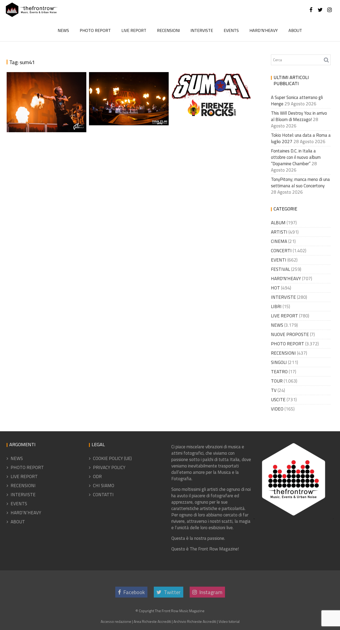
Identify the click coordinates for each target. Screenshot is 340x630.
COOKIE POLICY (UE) (112, 458)
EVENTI (278, 259)
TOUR (277, 381)
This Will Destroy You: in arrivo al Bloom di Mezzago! (299, 116)
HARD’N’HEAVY (263, 30)
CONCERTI (281, 250)
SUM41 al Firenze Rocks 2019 (210, 107)
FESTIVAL (280, 269)
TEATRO (279, 371)
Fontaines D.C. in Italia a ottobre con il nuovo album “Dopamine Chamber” (296, 157)
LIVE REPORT (133, 30)
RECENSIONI (168, 30)
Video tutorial (229, 621)
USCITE (278, 399)
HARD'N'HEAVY (286, 278)
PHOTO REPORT (95, 30)
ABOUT (295, 30)
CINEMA (279, 241)
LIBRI (276, 306)
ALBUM (278, 222)
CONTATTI (103, 494)
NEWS (63, 30)
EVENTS (231, 30)
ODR (97, 476)
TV (274, 390)
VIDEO (277, 408)
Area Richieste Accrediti (152, 621)
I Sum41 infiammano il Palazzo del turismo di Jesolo (45, 110)
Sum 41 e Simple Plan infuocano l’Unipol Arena (129, 109)
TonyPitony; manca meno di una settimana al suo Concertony (300, 182)
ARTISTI (279, 232)
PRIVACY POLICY (109, 467)
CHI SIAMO (103, 485)
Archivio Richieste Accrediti (194, 621)
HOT (275, 287)
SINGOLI (279, 362)
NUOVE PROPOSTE (290, 334)
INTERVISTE (201, 30)
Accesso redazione (116, 621)
